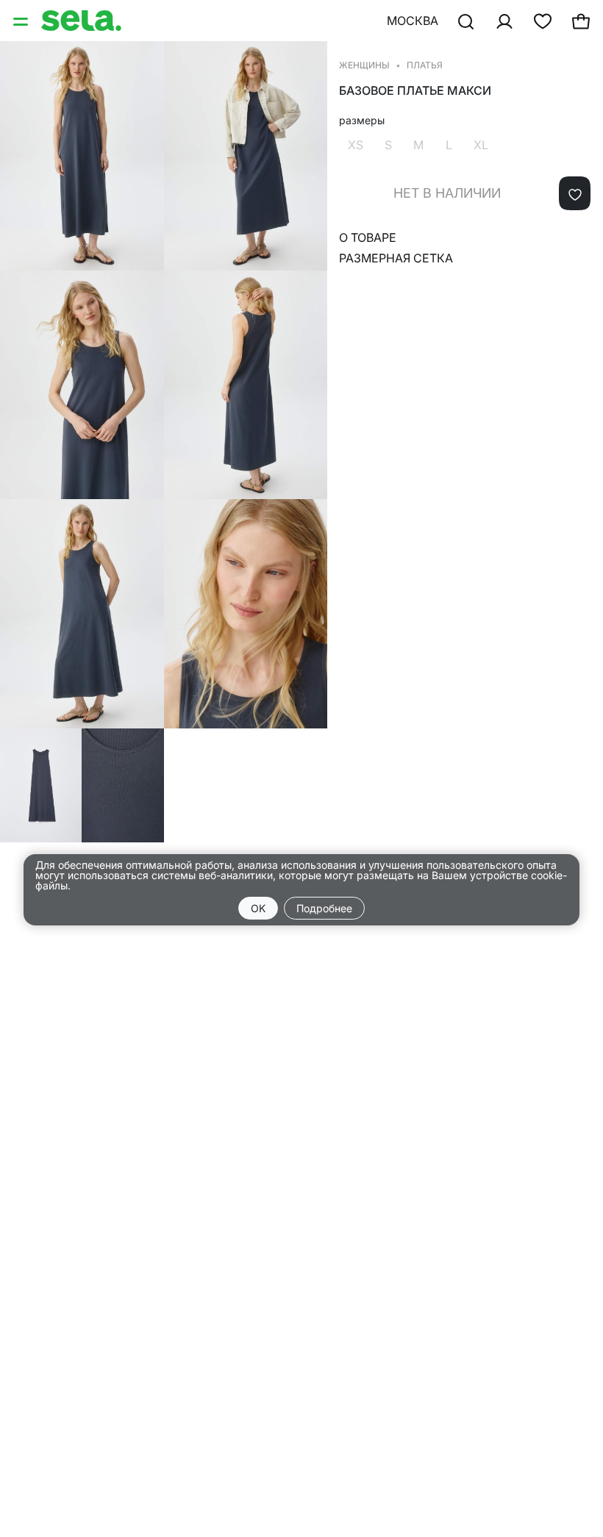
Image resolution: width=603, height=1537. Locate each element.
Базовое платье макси (415, 91)
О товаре (367, 237)
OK (258, 908)
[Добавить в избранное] (574, 193)
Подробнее (324, 908)
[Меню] (22, 20)
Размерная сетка (396, 258)
